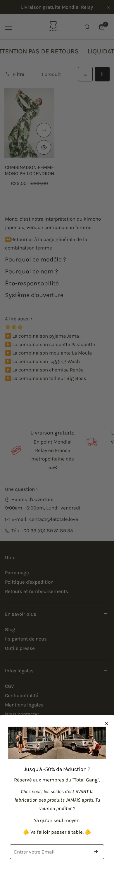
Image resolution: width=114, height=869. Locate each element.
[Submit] (95, 851)
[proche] (106, 723)
